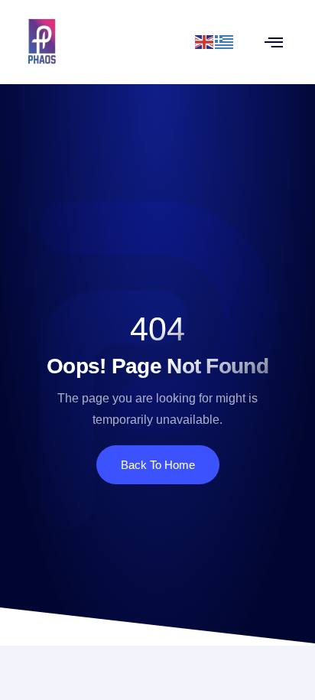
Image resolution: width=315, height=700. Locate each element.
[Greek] (225, 41)
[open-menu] (274, 42)
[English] (205, 41)
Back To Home (158, 464)
